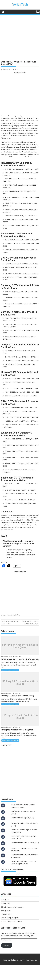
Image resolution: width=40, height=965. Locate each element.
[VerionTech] (3, 11)
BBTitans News (6, 914)
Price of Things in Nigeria (9, 918)
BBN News (5, 900)
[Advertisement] (20, 39)
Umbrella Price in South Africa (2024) (10, 622)
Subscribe (6, 945)
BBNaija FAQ (5, 903)
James (16, 69)
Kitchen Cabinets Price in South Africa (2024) (30, 622)
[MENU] (37, 11)
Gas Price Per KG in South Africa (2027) (25, 843)
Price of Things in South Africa (11, 615)
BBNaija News (6, 910)
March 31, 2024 (7, 657)
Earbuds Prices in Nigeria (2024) (22, 818)
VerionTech (20, 4)
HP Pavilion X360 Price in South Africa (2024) (20, 646)
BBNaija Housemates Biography (12, 907)
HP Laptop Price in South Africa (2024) (20, 716)
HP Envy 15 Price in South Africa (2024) (20, 682)
